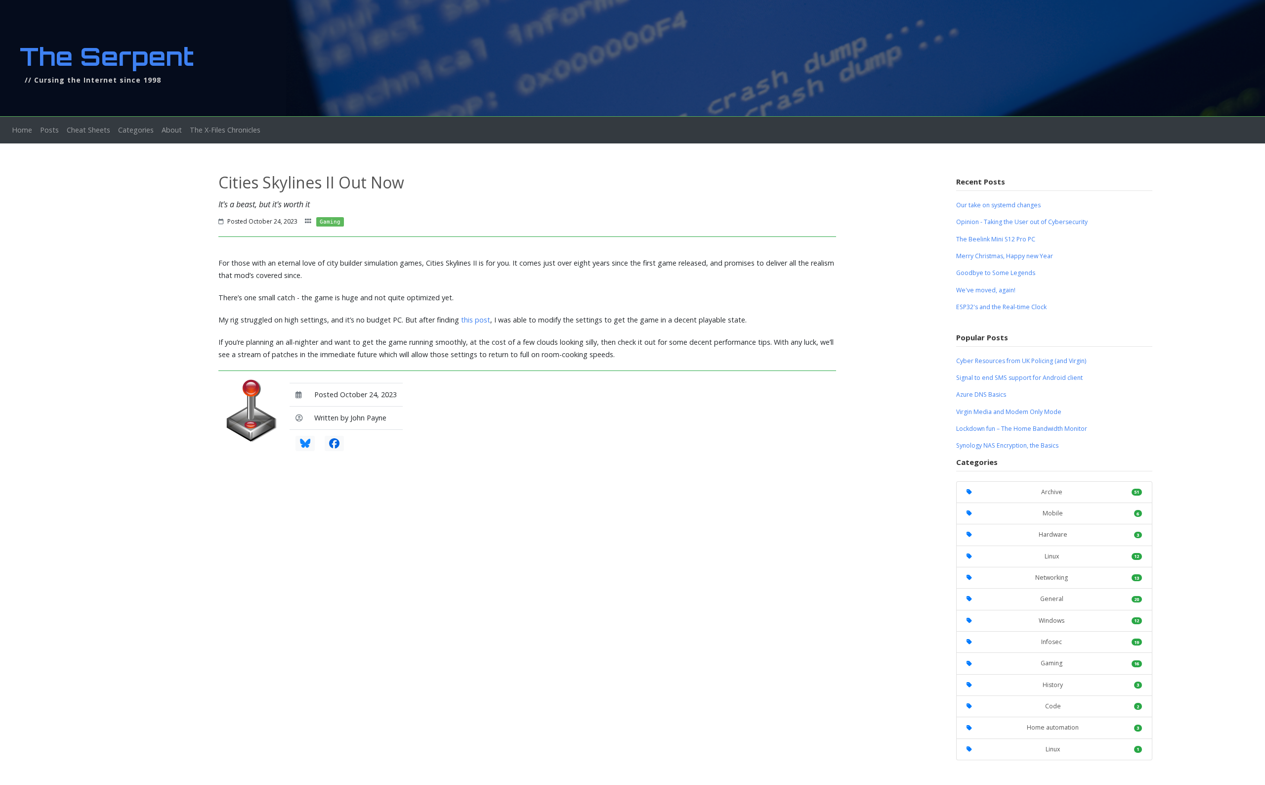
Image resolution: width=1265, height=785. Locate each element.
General (1089, 599)
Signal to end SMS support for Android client (1019, 377)
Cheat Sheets (88, 130)
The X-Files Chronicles (225, 130)
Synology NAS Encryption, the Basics (1007, 445)
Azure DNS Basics (981, 394)
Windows (1089, 620)
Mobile (1091, 513)
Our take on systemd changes (998, 205)
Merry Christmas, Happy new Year (1004, 256)
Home (24, 130)
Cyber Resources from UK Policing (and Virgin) (1021, 361)
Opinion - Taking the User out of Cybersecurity (1022, 222)
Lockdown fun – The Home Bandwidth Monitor (1021, 428)
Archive (1090, 492)
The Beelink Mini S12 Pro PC (995, 239)
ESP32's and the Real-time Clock (1001, 307)
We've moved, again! (985, 290)
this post (475, 319)
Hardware (1089, 534)
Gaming (1090, 663)
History (1091, 685)
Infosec (1090, 642)
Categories (136, 130)
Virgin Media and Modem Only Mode (1008, 412)
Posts (49, 130)
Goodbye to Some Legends (995, 273)
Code (1092, 706)
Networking (1087, 577)
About (172, 130)
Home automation (1083, 727)
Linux (1092, 556)
